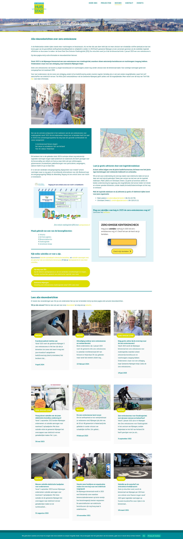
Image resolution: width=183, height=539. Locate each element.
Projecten (106, 3)
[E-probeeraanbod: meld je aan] (50, 322)
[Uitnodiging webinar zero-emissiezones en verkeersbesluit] (91, 322)
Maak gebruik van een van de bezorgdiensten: (51, 230)
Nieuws (118, 3)
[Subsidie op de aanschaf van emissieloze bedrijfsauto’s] (133, 466)
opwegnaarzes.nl (84, 225)
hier (32, 79)
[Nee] (180, 536)
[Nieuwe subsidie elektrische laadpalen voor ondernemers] (50, 466)
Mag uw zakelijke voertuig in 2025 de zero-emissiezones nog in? (121, 210)
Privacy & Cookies (154, 536)
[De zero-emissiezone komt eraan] (91, 397)
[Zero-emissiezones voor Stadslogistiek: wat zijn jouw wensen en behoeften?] (133, 397)
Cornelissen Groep (46, 244)
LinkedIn (88, 305)
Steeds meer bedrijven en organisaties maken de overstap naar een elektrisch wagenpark (91, 486)
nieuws (38, 335)
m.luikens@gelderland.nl (116, 198)
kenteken (106, 212)
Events (140, 3)
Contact (129, 3)
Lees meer (75, 274)
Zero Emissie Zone (126, 335)
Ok (144, 536)
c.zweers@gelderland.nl (119, 200)
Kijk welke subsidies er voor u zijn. (46, 253)
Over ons (93, 3)
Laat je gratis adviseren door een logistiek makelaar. (116, 165)
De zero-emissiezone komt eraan (89, 415)
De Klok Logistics (46, 237)
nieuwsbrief (71, 305)
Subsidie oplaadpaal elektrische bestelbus (55, 258)
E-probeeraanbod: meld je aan (46, 341)
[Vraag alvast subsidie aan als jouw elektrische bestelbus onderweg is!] (50, 397)
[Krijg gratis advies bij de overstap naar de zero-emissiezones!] (133, 322)
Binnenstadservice (46, 239)
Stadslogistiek (45, 242)
